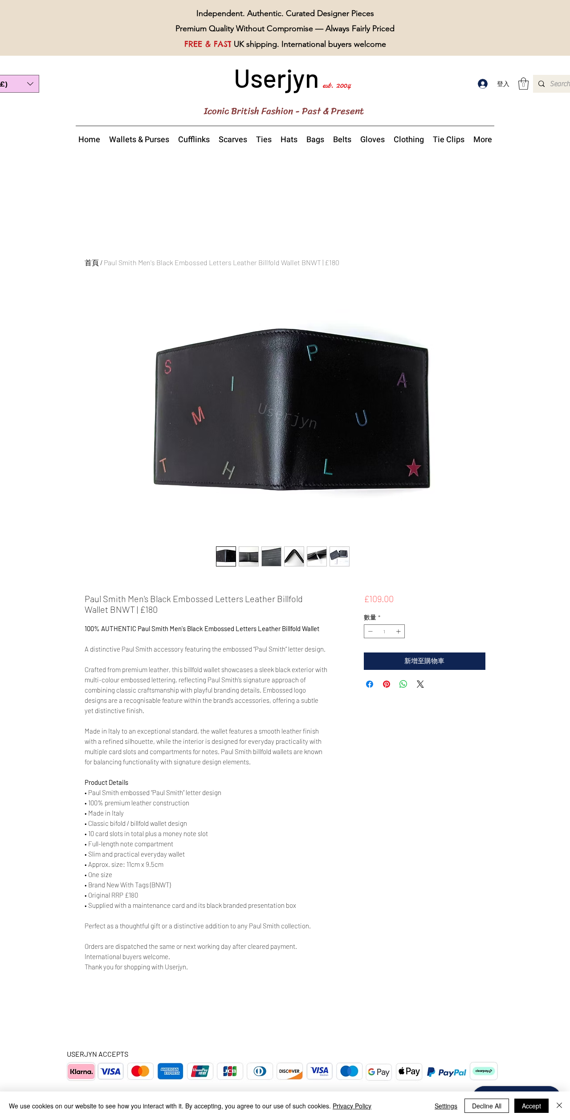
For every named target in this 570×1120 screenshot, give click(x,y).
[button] (523, 84)
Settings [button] (446, 1105)
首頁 (92, 262)
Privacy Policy (352, 1105)
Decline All (486, 1105)
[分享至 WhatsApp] (403, 684)
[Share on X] (420, 684)
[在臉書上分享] (369, 684)
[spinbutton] (384, 631)
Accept (531, 1105)
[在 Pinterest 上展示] (386, 684)
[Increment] (399, 631)
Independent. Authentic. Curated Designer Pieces (285, 13)
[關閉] (559, 1106)
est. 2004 (336, 85)
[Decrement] (369, 631)
